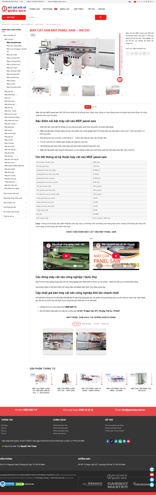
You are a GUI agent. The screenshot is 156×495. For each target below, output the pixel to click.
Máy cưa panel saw (53, 24)
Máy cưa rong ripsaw (14, 46)
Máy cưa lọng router (14, 87)
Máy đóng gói (9, 172)
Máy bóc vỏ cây (10, 175)
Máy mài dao (9, 143)
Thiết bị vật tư (9, 216)
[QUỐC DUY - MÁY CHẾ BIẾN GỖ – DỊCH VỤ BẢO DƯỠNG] (14, 9)
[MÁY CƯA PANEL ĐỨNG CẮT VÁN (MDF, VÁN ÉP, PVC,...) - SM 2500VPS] (41, 379)
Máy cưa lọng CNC (13, 58)
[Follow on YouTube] (150, 2)
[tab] (88, 107)
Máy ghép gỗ (9, 127)
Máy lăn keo (9, 156)
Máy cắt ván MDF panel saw (47, 112)
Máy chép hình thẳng (12, 117)
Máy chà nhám (10, 95)
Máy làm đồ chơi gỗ (11, 159)
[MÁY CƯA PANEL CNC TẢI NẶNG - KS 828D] (116, 379)
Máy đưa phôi (9, 153)
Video (94, 107)
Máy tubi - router (10, 111)
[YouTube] (151, 474)
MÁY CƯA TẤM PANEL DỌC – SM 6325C (141, 390)
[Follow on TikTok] (142, 2)
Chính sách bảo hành (60, 428)
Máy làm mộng (10, 124)
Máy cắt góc (11, 81)
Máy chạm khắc (10, 133)
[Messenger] (151, 479)
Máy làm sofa (9, 162)
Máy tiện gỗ (9, 137)
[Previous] (35, 58)
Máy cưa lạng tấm (13, 74)
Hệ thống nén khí (10, 207)
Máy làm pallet (10, 169)
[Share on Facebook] (128, 53)
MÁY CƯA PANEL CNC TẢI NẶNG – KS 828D (116, 390)
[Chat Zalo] (151, 469)
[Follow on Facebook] (108, 441)
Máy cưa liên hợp (13, 77)
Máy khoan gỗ (10, 104)
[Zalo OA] (151, 485)
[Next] (119, 58)
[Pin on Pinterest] (136, 53)
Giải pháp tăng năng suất (13, 198)
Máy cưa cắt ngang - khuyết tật (16, 50)
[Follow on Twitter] (144, 2)
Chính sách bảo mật (60, 425)
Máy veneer (9, 140)
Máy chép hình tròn (11, 120)
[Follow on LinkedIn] (148, 2)
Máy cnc (8, 98)
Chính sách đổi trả (59, 433)
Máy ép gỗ (8, 130)
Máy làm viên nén (11, 185)
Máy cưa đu (11, 84)
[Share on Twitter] (132, 53)
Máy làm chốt (9, 146)
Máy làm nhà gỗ (10, 179)
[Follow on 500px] (153, 2)
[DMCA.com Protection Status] (25, 484)
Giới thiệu (4, 425)
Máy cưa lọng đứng (13, 61)
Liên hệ (101, 9)
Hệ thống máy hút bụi (11, 212)
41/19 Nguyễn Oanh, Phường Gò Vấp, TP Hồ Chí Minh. (24, 464)
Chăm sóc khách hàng (113, 428)
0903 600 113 (71, 307)
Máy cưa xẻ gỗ (12, 68)
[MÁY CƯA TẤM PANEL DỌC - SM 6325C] (141, 379)
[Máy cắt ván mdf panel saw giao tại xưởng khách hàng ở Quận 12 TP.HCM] (58, 341)
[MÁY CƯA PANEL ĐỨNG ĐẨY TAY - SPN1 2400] (66, 379)
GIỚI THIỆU (78, 9)
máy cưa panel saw (77, 287)
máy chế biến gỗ (65, 298)
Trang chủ (34, 9)
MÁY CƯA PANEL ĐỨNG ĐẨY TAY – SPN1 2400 (66, 390)
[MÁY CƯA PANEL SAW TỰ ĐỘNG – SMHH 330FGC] (91, 379)
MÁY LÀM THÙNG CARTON (14, 166)
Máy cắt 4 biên (12, 55)
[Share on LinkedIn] (144, 53)
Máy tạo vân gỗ (10, 150)
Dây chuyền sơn (9, 203)
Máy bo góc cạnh (11, 114)
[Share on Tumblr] (148, 53)
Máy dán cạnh (10, 101)
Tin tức (91, 9)
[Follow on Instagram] (139, 2)
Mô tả (88, 107)
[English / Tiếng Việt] (133, 1)
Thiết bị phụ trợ (10, 182)
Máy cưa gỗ (39, 24)
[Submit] (100, 17)
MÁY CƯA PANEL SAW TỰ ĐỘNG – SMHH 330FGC (91, 390)
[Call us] (120, 441)
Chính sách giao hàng (60, 431)
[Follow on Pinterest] (146, 2)
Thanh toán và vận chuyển (114, 431)
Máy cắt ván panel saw (49, 150)
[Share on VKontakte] (140, 53)
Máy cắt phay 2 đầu (14, 71)
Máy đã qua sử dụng (12, 188)
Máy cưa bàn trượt (13, 64)
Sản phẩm (47, 9)
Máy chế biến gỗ (27, 24)
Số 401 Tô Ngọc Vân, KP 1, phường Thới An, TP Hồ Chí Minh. (102, 464)
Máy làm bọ (9, 107)
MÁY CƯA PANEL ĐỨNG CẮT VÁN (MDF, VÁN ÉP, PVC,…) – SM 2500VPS (41, 391)
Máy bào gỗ (9, 91)
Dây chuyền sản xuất (11, 193)
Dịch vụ (3, 431)
